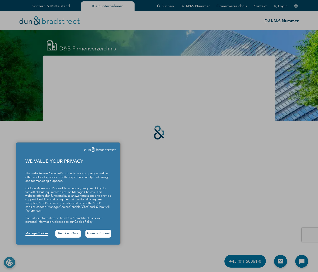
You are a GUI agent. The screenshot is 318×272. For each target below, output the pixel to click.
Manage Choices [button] (36, 233)
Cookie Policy (83, 221)
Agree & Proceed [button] (98, 233)
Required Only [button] (68, 233)
